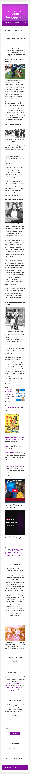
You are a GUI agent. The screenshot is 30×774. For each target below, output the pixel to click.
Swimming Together (15, 39)
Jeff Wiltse (10, 552)
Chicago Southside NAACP (12, 550)
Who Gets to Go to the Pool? (12, 407)
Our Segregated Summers (11, 452)
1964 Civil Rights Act (15, 549)
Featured (12, 547)
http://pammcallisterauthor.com (15, 683)
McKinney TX (15, 552)
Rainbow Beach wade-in (16, 553)
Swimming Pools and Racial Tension (13, 466)
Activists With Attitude (15, 12)
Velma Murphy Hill (17, 555)
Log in (24, 767)
